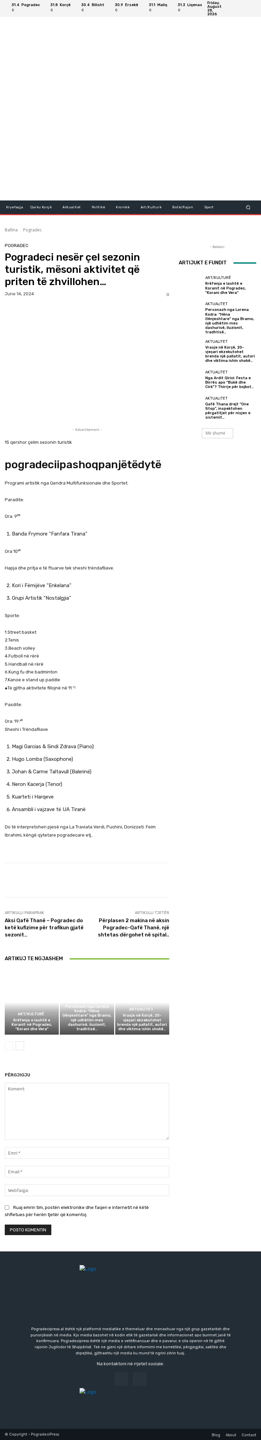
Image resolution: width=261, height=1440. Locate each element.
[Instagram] (251, 8)
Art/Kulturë (31, 1014)
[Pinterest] (43, 311)
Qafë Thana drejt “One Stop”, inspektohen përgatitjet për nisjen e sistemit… (227, 411)
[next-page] (20, 1045)
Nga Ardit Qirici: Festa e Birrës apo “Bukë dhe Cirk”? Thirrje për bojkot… (229, 382)
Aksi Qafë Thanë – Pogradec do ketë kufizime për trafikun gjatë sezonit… (44, 927)
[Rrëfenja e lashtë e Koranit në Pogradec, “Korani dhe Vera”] (32, 1002)
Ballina (11, 230)
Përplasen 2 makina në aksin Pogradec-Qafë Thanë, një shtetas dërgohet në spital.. (133, 927)
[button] (248, 207)
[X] (27, 311)
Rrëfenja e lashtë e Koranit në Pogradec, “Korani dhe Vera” (32, 1024)
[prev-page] (9, 1045)
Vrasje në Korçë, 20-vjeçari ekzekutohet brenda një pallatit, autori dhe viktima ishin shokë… (142, 1022)
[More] (74, 311)
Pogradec (32, 230)
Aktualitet (86, 1000)
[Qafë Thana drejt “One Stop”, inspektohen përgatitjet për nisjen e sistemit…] (190, 408)
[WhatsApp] (58, 311)
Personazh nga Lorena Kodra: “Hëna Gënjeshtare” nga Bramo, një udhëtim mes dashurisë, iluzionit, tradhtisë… (87, 1017)
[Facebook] (243, 8)
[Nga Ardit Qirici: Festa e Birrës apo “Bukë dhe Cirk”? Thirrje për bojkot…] (190, 379)
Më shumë (215, 433)
